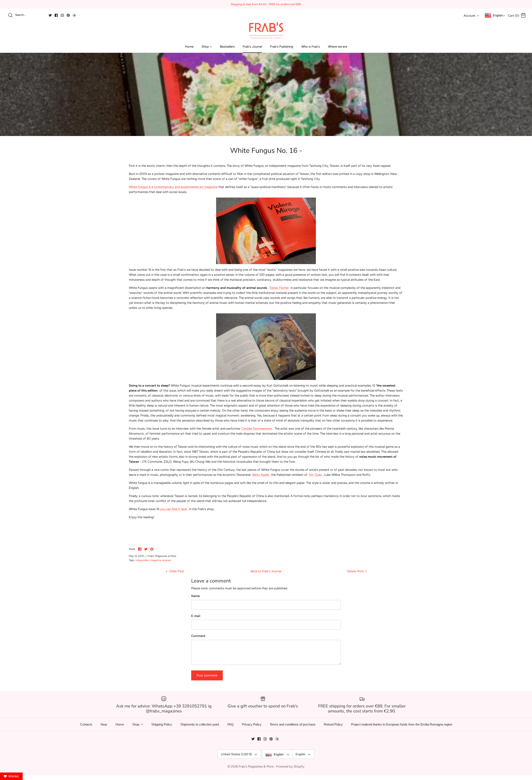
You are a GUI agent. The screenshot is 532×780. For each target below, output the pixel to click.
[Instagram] (62, 15)
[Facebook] (56, 15)
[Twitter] (50, 15)
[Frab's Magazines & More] (266, 30)
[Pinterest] (68, 15)
